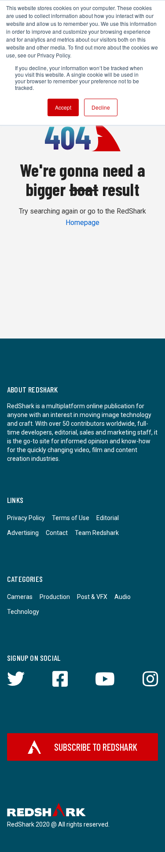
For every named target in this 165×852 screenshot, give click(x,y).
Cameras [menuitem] (20, 596)
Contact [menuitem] (57, 532)
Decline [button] (101, 107)
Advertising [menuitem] (23, 532)
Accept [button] (63, 107)
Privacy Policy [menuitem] (26, 517)
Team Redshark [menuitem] (97, 532)
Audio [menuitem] (122, 596)
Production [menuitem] (55, 596)
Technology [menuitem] (23, 611)
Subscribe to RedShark (95, 746)
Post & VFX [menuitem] (92, 596)
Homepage (82, 222)
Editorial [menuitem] (107, 517)
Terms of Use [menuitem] (70, 517)
